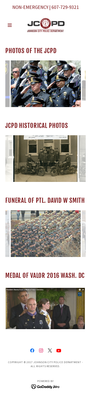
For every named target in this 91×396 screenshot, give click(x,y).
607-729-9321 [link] (65, 7)
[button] (11, 25)
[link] (45, 25)
